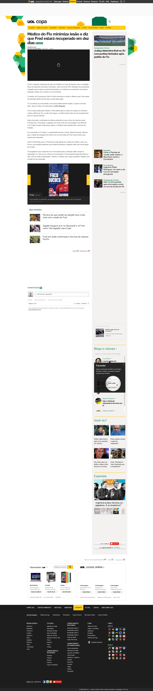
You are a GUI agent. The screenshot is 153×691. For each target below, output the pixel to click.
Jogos (96, 608)
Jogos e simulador (93, 628)
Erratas (110, 559)
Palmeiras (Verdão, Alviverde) (109, 639)
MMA (28, 638)
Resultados (50, 628)
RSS (50, 681)
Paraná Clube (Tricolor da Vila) (120, 655)
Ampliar (83, 166)
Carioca (49, 658)
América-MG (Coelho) (113, 648)
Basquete (29, 628)
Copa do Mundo (102, 615)
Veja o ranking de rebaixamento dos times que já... (112, 403)
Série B (110, 645)
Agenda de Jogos (52, 626)
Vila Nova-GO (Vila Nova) (124, 658)
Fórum (49, 640)
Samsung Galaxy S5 (35, 597)
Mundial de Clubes (72, 650)
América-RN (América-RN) (116, 648)
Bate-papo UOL (107, 608)
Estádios (62, 28)
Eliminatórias (91, 635)
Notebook (58, 597)
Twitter (47, 681)
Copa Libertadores (72, 648)
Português (70, 671)
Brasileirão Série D (72, 635)
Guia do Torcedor (73, 28)
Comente (40, 43)
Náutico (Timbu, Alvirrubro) (113, 655)
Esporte (73, 1)
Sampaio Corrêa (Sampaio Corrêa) (113, 658)
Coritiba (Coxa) (113, 632)
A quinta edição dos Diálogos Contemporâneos (112, 362)
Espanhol (70, 662)
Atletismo (29, 626)
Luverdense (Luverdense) (120, 651)
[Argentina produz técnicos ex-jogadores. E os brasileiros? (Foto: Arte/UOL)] (116, 513)
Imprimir (75, 251)
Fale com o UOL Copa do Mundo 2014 (94, 559)
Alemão (69, 660)
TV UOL (102, 1)
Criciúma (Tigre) (116, 632)
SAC (51, 1)
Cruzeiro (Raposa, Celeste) (120, 632)
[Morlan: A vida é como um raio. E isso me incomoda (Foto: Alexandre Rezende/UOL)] (122, 513)
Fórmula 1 (30, 631)
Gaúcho (49, 662)
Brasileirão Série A (72, 628)
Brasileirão (66, 615)
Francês (69, 664)
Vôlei (28, 649)
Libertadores (56, 615)
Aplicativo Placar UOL (53, 638)
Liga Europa (70, 655)
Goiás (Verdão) (116, 636)
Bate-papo (58, 1)
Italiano (69, 669)
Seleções (53, 28)
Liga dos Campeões (73, 653)
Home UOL (31, 608)
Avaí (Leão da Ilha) (124, 648)
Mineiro (49, 660)
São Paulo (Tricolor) (116, 639)
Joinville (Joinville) (109, 655)
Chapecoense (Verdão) (124, 629)
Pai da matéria (93, 28)
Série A (110, 626)
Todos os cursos (118, 568)
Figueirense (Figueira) (124, 632)
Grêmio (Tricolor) (120, 636)
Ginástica (29, 635)
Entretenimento (44, 608)
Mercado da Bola (90, 615)
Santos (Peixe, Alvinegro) (113, 639)
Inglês (69, 667)
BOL (107, 1)
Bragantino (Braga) (113, 651)
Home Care (116, 597)
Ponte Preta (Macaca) (124, 655)
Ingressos (90, 631)
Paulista (49, 655)
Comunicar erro (84, 251)
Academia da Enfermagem (87, 597)
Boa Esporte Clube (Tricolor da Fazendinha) (109, 651)
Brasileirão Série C (72, 633)
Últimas (31, 28)
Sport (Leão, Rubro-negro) (120, 639)
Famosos (94, 1)
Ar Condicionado (48, 597)
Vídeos (49, 647)
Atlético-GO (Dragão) (120, 648)
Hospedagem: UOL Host (121, 689)
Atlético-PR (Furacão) (113, 629)
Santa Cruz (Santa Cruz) (116, 658)
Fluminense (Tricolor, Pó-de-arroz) (113, 636)
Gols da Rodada (52, 633)
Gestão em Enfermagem (104, 597)
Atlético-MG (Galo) (109, 629)
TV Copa (84, 28)
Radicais (29, 642)
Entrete (79, 1)
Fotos (48, 644)
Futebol (29, 633)
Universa (86, 1)
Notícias (66, 1)
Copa (41, 21)
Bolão (102, 28)
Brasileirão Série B (72, 630)
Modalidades (32, 623)
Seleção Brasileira (96, 642)
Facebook (44, 681)
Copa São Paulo (72, 639)
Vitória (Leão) (124, 639)
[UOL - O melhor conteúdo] (31, 2)
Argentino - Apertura (73, 657)
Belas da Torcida (52, 635)
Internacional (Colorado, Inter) (124, 636)
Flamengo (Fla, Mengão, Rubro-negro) (109, 636)
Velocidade (30, 647)
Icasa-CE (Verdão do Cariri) (124, 651)
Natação (29, 640)
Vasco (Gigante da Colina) (120, 658)
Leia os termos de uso (34, 309)
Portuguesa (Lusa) (109, 658)
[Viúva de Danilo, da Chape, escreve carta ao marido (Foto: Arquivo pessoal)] (110, 513)
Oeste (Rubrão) (116, 655)
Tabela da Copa (42, 28)
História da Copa (93, 638)
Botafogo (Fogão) (120, 629)
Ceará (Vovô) (116, 651)
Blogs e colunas (104, 348)
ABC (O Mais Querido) (109, 648)
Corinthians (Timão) (109, 632)
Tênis (28, 644)
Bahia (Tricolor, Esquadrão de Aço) (116, 629)
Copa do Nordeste (52, 665)
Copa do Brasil (77, 615)
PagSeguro (115, 1)
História (108, 28)
